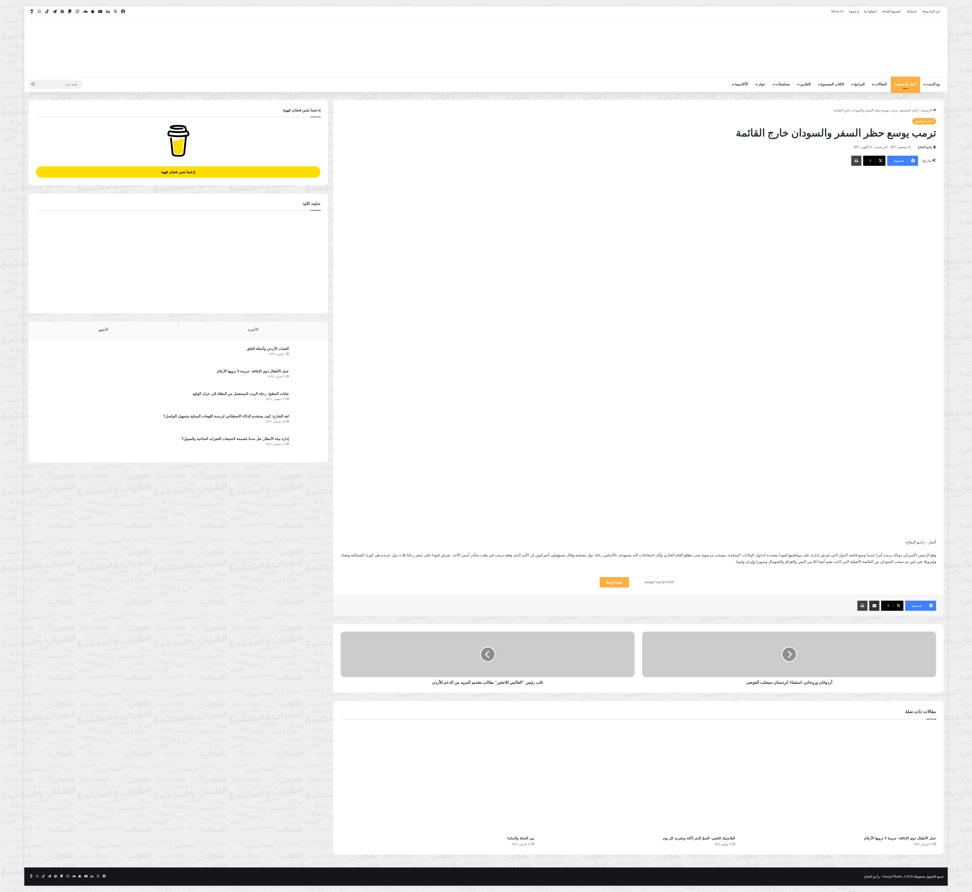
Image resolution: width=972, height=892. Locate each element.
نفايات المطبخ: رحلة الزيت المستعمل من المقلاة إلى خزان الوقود (240, 394)
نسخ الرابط (614, 582)
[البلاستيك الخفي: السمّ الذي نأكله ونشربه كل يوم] (638, 779)
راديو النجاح (925, 147)
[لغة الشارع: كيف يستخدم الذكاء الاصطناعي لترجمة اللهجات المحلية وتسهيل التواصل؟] (306, 423)
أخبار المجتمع (906, 84)
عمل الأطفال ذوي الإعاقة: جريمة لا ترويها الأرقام (899, 838)
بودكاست (933, 84)
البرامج (859, 84)
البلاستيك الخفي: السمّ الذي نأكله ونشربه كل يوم (699, 838)
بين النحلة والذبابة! (520, 838)
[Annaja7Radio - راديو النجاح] (914, 46)
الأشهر (103, 330)
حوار (761, 84)
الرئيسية (927, 110)
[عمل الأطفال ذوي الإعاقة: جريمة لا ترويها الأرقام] (839, 779)
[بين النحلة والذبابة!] (437, 779)
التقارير (805, 84)
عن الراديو (933, 11)
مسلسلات (782, 84)
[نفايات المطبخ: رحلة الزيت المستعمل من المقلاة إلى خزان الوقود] (306, 400)
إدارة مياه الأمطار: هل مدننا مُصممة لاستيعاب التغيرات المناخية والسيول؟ (235, 439)
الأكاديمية (741, 84)
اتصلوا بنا (870, 11)
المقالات (881, 84)
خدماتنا (912, 11)
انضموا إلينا (893, 11)
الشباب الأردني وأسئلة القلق (268, 349)
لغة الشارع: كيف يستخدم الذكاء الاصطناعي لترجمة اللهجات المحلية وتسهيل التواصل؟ (226, 416)
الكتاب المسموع (832, 84)
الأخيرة (253, 330)
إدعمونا (854, 11)
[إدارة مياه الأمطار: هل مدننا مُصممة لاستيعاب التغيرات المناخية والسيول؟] (306, 445)
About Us (837, 11)
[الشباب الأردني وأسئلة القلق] (306, 355)
